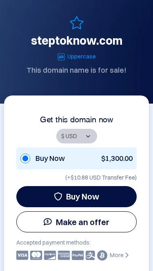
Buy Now (82, 196)
